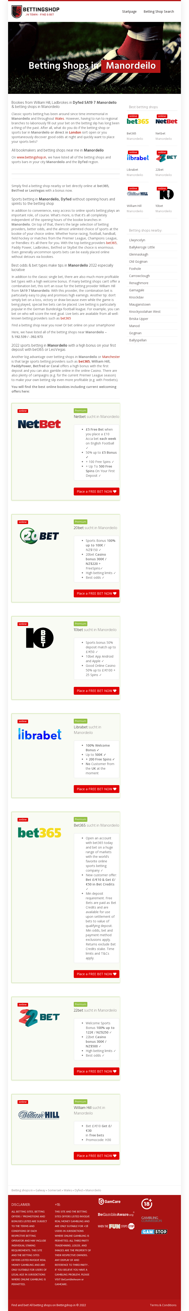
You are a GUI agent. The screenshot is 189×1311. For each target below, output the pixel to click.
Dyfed (79, 1190)
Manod (134, 326)
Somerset (54, 1190)
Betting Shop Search (159, 11)
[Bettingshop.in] (36, 11)
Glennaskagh (138, 254)
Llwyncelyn (137, 240)
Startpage (129, 11)
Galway (40, 1190)
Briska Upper (138, 318)
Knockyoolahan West (145, 311)
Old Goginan (138, 261)
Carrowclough (139, 276)
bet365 (111, 243)
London (75, 132)
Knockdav (136, 297)
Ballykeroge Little (142, 247)
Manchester (111, 357)
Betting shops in (22, 1190)
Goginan (135, 333)
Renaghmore (138, 283)
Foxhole (135, 268)
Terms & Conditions (163, 1305)
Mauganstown (140, 304)
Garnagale (136, 290)
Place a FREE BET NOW (95, 491)
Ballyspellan (138, 340)
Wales (59, 118)
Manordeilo (109, 417)
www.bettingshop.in (31, 157)
